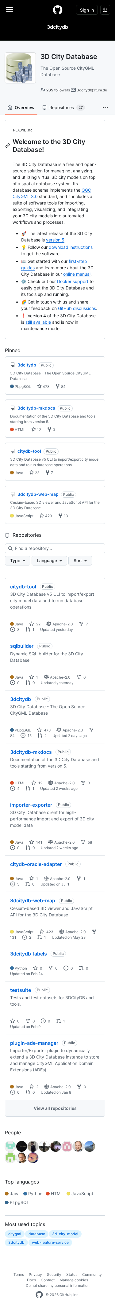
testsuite (20, 990)
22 (36, 472)
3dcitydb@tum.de (92, 90)
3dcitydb (20, 699)
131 (66, 516)
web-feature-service (50, 1242)
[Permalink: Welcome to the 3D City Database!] (8, 145)
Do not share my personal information (58, 1285)
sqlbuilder (21, 646)
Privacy (35, 1274)
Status (71, 1274)
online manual (76, 274)
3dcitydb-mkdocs (31, 752)
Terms (18, 1274)
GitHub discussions (77, 308)
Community (92, 1274)
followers (58, 90)
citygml (14, 1234)
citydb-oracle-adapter (36, 864)
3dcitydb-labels (28, 954)
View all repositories (55, 1108)
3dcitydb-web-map (32, 900)
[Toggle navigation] (9, 9)
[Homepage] (58, 10)
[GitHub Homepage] (39, 1295)
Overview (25, 107)
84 (63, 386)
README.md (23, 130)
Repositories (66, 107)
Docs (31, 1280)
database (37, 1234)
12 (38, 429)
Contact (48, 1280)
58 (89, 842)
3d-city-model (65, 1234)
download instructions (71, 247)
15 (29, 735)
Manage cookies (73, 1280)
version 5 (55, 239)
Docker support (72, 281)
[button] (105, 107)
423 (48, 516)
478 (45, 386)
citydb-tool (23, 587)
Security (54, 1274)
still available (38, 322)
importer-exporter (31, 805)
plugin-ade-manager (34, 1043)
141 (38, 842)
